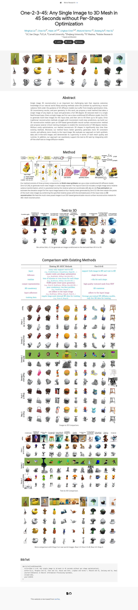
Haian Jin (52, 31)
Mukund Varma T (84, 31)
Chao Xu (42, 31)
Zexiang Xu (99, 31)
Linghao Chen (66, 31)
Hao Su (109, 31)
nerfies (57, 599)
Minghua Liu (29, 31)
